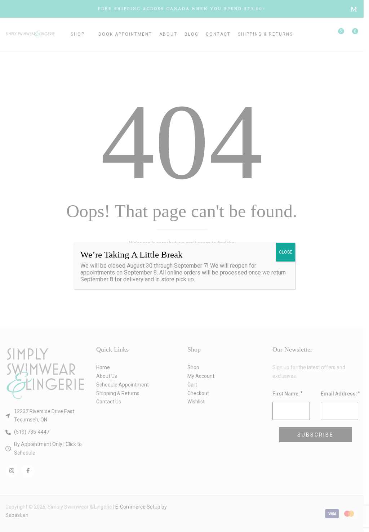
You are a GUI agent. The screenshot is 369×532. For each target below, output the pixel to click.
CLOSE (285, 252)
